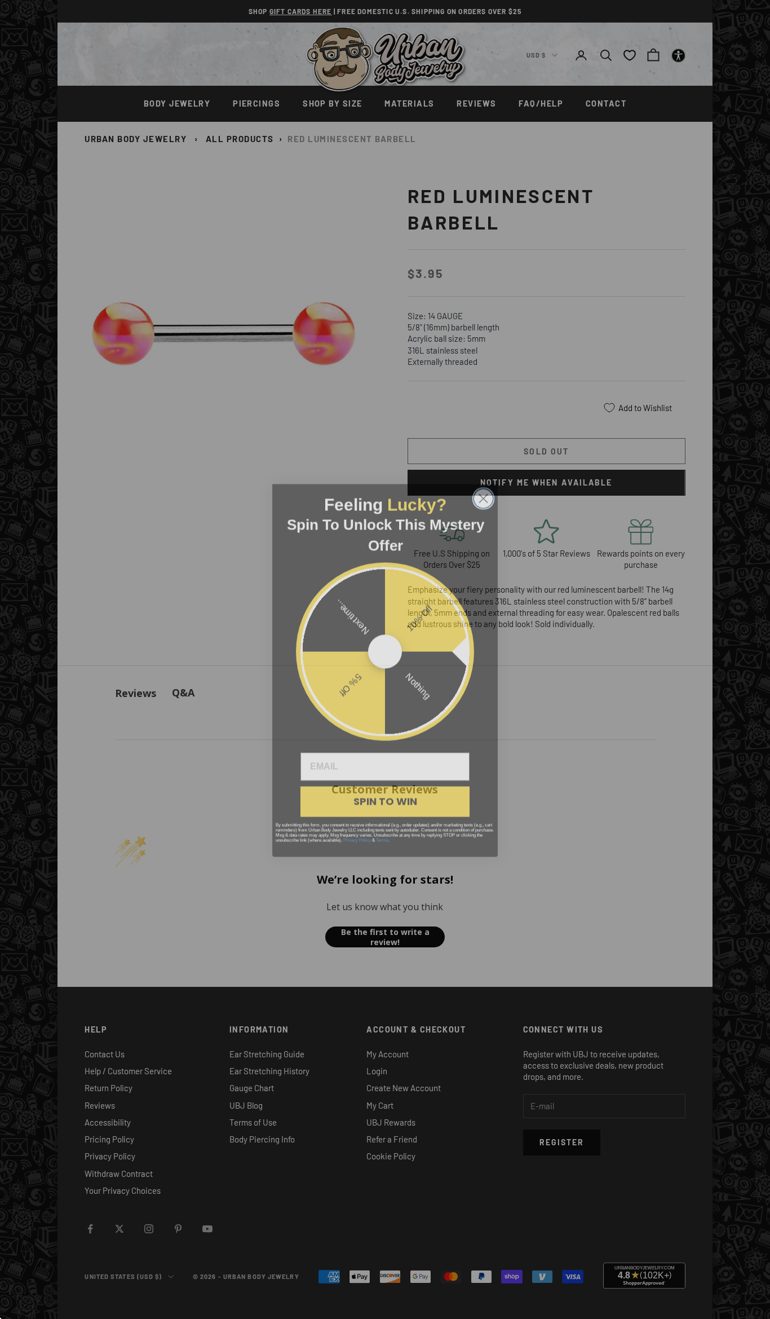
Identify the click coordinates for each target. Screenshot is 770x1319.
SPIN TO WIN (385, 790)
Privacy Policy (357, 829)
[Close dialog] (483, 487)
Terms (382, 829)
